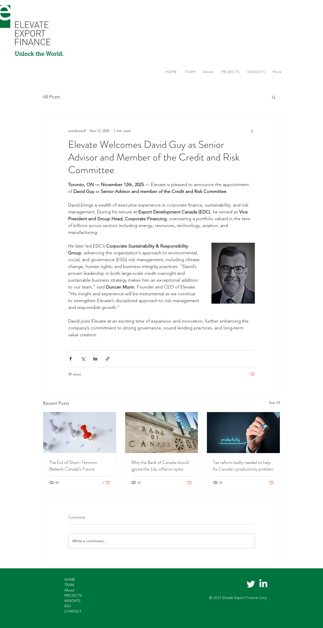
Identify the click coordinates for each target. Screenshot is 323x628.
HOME (69, 579)
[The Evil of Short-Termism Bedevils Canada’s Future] (79, 432)
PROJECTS (73, 595)
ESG (67, 606)
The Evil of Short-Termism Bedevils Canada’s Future (73, 465)
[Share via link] (107, 358)
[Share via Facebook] (70, 358)
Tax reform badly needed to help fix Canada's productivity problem (243, 465)
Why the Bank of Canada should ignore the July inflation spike (160, 465)
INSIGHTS (72, 600)
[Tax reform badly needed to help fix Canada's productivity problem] (243, 432)
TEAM (69, 584)
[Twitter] (251, 584)
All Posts (51, 97)
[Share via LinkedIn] (95, 358)
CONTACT (73, 611)
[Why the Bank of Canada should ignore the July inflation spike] (161, 432)
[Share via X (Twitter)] (82, 358)
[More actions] (252, 131)
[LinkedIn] (263, 584)
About (69, 590)
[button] (273, 97)
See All (274, 402)
